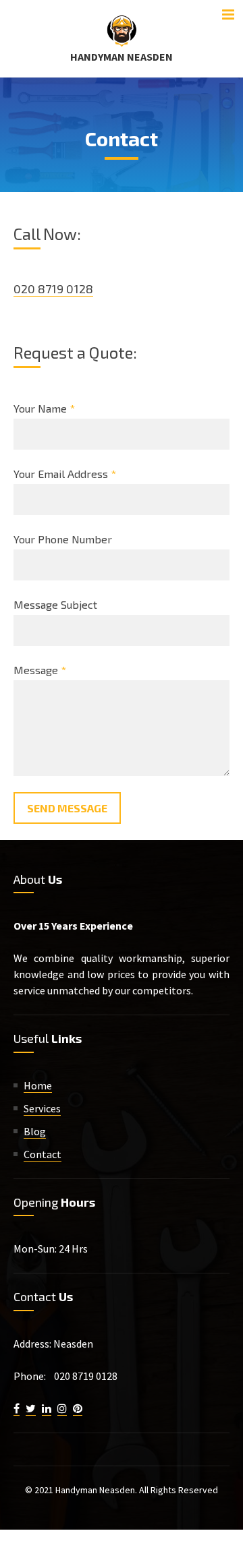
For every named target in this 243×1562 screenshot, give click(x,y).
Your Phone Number (63, 539)
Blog (35, 1131)
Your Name (44, 408)
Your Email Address (65, 473)
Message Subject (55, 604)
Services (42, 1108)
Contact (42, 1154)
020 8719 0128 (53, 288)
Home (38, 1085)
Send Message (67, 808)
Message (40, 669)
